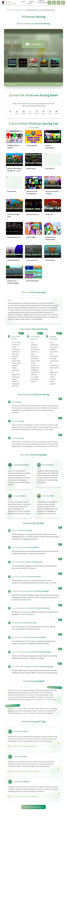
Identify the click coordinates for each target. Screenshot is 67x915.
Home (23, 1)
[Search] (49, 3)
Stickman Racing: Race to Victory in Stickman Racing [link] (40, 10)
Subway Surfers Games (17, 10)
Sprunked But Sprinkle (15, 709)
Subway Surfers (31, 2)
